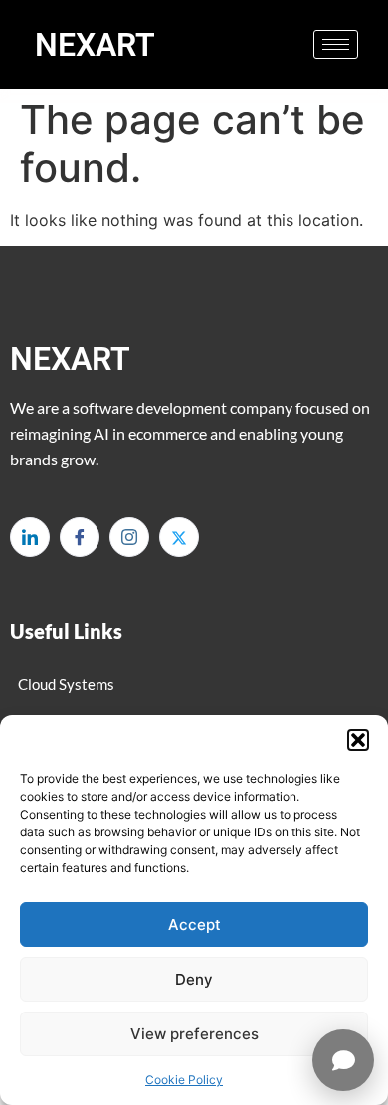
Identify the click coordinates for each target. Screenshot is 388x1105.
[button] (358, 740)
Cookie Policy (184, 1079)
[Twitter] (179, 537)
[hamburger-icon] (335, 44)
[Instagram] (129, 537)
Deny (194, 979)
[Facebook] (79, 537)
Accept (194, 924)
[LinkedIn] (30, 537)
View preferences (194, 1033)
